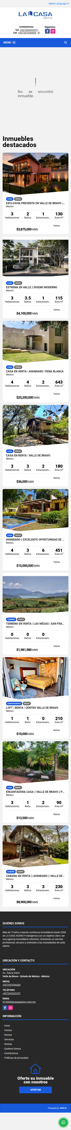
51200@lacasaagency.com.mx (19, 1002)
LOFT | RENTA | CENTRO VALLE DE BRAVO (32, 707)
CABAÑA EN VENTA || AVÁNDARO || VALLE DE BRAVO (35, 876)
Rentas (8, 1034)
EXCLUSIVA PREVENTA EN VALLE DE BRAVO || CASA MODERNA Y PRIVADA (35, 203)
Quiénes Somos (12, 1048)
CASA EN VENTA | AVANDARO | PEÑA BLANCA (35, 371)
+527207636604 (27, 32)
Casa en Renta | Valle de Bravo (28, 455)
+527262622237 (29, 30)
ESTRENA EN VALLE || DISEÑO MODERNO (31, 287)
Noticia (8, 1044)
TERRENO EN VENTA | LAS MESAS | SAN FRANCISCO (35, 623)
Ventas (8, 1030)
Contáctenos (11, 1053)
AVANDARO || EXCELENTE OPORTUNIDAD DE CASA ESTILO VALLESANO (35, 539)
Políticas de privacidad (16, 1057)
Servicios (9, 1039)
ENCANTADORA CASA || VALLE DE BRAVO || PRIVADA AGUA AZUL (35, 792)
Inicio (7, 1025)
